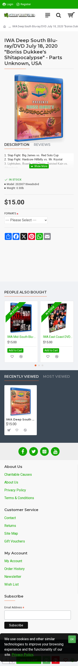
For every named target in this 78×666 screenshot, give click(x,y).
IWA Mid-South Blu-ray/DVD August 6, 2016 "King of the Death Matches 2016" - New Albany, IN (22, 337)
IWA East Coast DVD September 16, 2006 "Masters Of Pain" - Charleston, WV (57, 337)
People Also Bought (25, 292)
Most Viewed (56, 377)
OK (72, 639)
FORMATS (10, 213)
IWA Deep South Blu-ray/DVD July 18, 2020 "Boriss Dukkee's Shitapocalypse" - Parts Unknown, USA (20, 419)
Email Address (14, 608)
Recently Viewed (21, 377)
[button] (35, 365)
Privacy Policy (22, 655)
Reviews (42, 145)
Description (16, 145)
